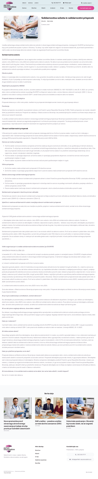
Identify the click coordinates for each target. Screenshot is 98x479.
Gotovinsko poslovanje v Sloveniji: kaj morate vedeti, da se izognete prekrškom (80, 423)
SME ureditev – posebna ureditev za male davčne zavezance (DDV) (48, 422)
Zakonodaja (50, 21)
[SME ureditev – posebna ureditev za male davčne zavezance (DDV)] (49, 408)
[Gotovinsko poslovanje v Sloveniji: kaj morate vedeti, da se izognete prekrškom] (80, 408)
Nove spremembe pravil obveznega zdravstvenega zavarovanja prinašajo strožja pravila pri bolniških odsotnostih (17, 425)
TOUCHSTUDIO (7, 473)
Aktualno (43, 21)
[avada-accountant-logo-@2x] (10, 2)
